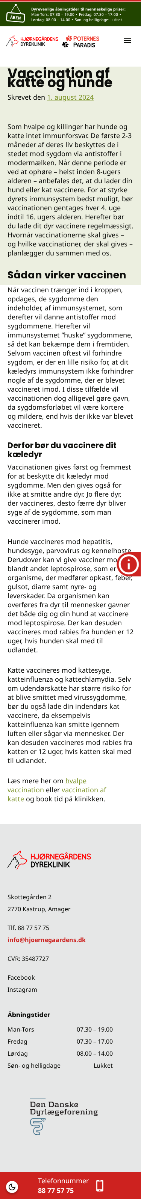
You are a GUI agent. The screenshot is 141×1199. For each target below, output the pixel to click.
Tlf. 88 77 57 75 (28, 928)
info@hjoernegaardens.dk (47, 940)
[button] (12, 1187)
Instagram (22, 989)
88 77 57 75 (56, 1190)
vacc (69, 789)
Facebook (21, 977)
